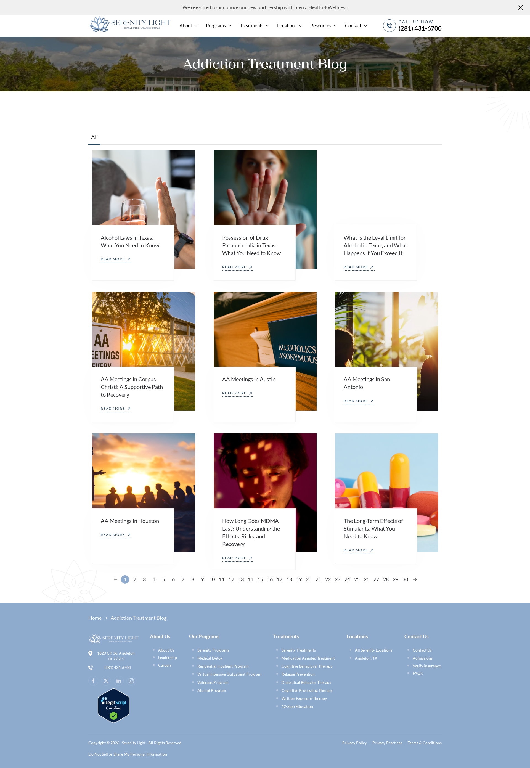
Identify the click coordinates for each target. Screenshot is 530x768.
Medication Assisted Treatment (308, 658)
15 (260, 579)
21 (318, 579)
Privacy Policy (354, 742)
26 (366, 579)
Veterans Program (213, 682)
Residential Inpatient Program (223, 666)
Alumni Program (211, 690)
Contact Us (422, 650)
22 (328, 579)
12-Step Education (297, 706)
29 (395, 579)
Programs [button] (216, 25)
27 (376, 579)
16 (270, 579)
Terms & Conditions (425, 742)
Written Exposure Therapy (304, 698)
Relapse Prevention (298, 674)
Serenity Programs (213, 650)
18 (289, 579)
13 (241, 579)
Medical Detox (209, 658)
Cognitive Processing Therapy (307, 690)
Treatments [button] (251, 25)
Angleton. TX (366, 658)
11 (221, 579)
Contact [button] (353, 25)
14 (250, 579)
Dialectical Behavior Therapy (306, 682)
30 (405, 579)
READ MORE (113, 259)
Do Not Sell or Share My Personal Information (127, 754)
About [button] (185, 25)
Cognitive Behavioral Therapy (307, 666)
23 (337, 579)
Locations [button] (286, 25)
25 (357, 579)
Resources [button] (320, 25)
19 (299, 579)
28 (386, 579)
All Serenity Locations (373, 650)
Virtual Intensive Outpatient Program (229, 674)
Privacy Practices (387, 742)
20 (308, 579)
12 (231, 579)
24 (347, 579)
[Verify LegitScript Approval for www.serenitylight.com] (113, 705)
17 (279, 579)
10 (212, 579)
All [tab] (94, 137)
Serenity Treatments (299, 650)
